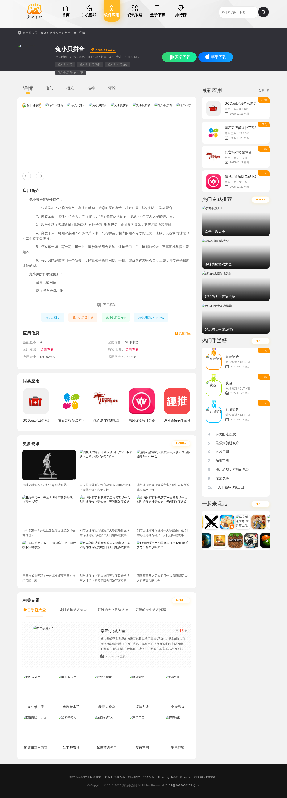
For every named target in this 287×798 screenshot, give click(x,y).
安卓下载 (182, 57)
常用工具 (70, 32)
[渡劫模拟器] (248, 540)
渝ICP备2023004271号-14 (182, 785)
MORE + (181, 443)
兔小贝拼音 (65, 64)
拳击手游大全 (113, 630)
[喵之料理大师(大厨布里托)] (239, 522)
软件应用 (55, 32)
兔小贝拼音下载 (90, 64)
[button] (26, 176)
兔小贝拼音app (118, 64)
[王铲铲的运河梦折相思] (255, 522)
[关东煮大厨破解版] (224, 522)
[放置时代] (208, 522)
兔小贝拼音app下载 (70, 72)
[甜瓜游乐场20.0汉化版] (264, 540)
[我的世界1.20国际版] (232, 540)
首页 (43, 32)
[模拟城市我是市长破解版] (216, 540)
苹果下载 (218, 57)
